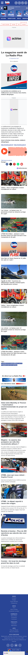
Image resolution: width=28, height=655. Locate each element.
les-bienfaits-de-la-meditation (7, 363)
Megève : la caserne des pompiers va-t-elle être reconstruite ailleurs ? (11, 442)
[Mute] (27, 8)
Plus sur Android (14, 631)
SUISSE (24, 24)
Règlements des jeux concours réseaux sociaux (14, 636)
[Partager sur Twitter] (10, 165)
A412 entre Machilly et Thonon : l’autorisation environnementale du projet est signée (14, 406)
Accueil (3, 18)
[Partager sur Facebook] (6, 165)
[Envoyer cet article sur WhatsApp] (17, 165)
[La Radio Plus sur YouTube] (16, 645)
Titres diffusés (14, 601)
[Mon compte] (25, 2)
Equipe (14, 599)
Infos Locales (14, 609)
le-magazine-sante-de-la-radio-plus (9, 365)
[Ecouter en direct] (19, 2)
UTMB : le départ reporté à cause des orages (12, 502)
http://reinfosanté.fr (20, 145)
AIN (19, 24)
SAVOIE (13, 24)
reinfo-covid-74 (18, 363)
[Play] (2, 8)
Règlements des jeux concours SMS (14, 638)
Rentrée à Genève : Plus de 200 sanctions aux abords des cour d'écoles (14, 533)
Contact (14, 598)
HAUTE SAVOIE (5, 24)
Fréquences (14, 603)
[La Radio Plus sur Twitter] (12, 645)
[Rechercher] (22, 2)
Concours (14, 619)
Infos (19, 18)
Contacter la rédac (14, 611)
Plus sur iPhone (14, 630)
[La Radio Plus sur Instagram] (20, 645)
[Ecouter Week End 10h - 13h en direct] (14, 379)
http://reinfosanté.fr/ (7, 145)
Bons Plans (12, 18)
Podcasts (14, 623)
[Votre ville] (16, 2)
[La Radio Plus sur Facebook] (8, 645)
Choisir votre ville (23, 22)
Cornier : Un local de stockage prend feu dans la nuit (13, 562)
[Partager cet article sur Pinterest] (14, 165)
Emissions (14, 617)
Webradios (14, 625)
